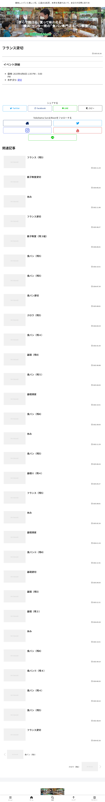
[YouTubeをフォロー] (77, 130)
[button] (96, 455)
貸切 (20, 79)
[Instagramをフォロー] (27, 130)
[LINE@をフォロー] (52, 137)
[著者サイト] (27, 123)
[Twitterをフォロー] (77, 123)
